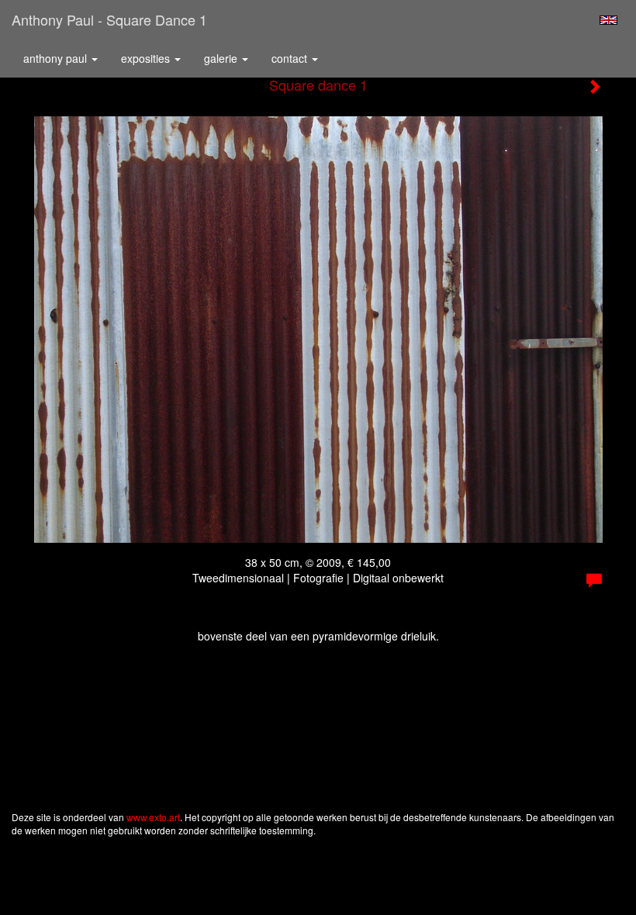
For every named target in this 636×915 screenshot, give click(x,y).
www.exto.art (153, 817)
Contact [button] (290, 58)
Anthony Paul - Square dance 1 (109, 19)
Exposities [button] (147, 58)
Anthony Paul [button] (56, 58)
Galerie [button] (222, 58)
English (608, 20)
